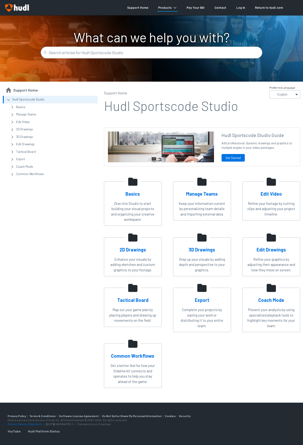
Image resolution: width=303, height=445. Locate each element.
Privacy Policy (17, 416)
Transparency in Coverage (94, 424)
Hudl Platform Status (44, 431)
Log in (240, 7)
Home (144, 7)
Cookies (170, 416)
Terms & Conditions (42, 416)
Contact (220, 7)
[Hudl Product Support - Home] (17, 8)
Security (185, 416)
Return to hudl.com (269, 7)
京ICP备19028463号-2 (59, 424)
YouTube (14, 431)
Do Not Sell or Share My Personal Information (131, 416)
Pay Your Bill (196, 7)
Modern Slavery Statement (25, 424)
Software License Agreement (79, 416)
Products (165, 7)
